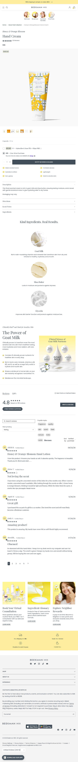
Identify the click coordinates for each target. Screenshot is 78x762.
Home (4, 25)
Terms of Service (30, 743)
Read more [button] (30, 488)
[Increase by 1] (10, 162)
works (40, 440)
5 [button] (23, 563)
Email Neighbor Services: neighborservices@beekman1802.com (22, 745)
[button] (5, 563)
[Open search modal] (6, 7)
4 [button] (20, 563)
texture (41, 435)
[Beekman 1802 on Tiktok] (43, 664)
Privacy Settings (7, 743)
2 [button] (12, 563)
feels (52, 429)
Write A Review (67, 405)
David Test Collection (15, 25)
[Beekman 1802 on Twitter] (35, 664)
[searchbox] (19, 421)
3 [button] (16, 563)
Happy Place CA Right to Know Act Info (49, 743)
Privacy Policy (53, 708)
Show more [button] (48, 440)
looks (48, 435)
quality (50, 424)
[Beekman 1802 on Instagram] (39, 664)
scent (46, 429)
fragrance (42, 424)
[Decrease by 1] (4, 162)
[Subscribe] (73, 714)
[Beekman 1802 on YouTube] (47, 664)
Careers (65, 743)
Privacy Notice (19, 743)
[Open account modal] (70, 7)
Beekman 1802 (11, 738)
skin (39, 429)
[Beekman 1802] (39, 660)
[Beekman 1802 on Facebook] (31, 664)
